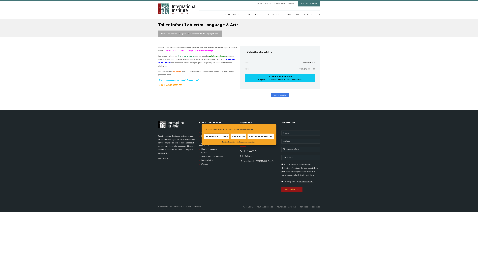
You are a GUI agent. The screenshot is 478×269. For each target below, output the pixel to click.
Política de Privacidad (306, 182)
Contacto (309, 15)
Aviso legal (248, 207)
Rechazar (238, 136)
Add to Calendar (280, 95)
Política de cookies (228, 142)
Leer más (162, 158)
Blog (297, 15)
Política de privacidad (286, 207)
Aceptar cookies (217, 136)
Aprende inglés (253, 15)
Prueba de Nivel (309, 3)
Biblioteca (272, 15)
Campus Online (279, 3)
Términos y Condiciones (310, 207)
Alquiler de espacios (264, 3)
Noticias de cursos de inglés (212, 157)
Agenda (287, 15)
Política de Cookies (265, 207)
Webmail (291, 3)
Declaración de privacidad (246, 142)
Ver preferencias (261, 136)
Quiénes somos (232, 15)
